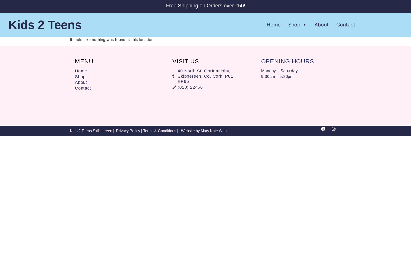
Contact (345, 25)
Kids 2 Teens (45, 25)
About (321, 25)
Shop (294, 25)
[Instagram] (336, 131)
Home (274, 25)
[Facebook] (325, 131)
